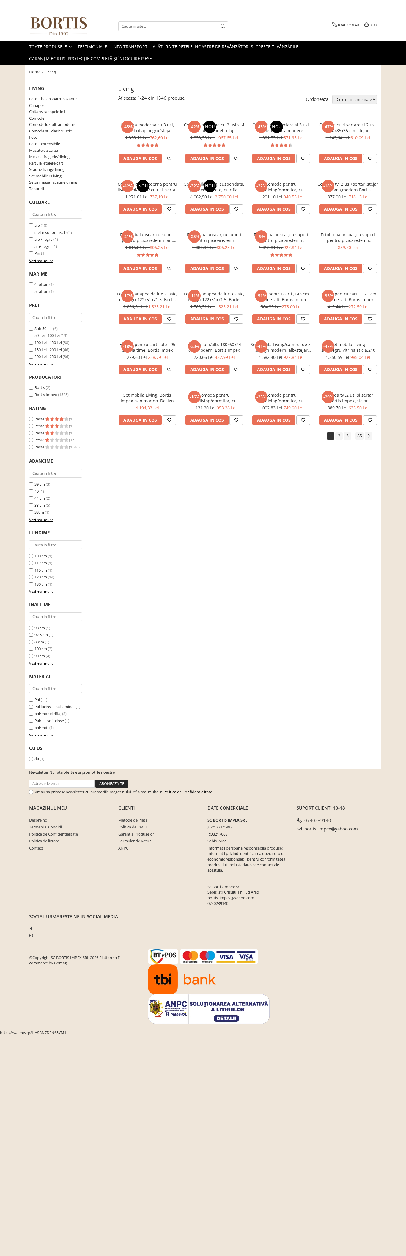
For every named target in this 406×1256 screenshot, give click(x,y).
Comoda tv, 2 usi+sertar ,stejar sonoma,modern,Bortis (347, 187)
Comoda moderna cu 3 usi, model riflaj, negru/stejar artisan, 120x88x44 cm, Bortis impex (147, 127)
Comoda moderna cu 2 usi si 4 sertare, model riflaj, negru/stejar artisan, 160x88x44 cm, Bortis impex (214, 127)
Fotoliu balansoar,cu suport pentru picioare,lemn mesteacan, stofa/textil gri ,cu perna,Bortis (281, 237)
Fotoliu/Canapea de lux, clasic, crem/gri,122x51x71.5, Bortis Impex (147, 296)
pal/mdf (41, 727)
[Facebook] (31, 928)
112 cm (40, 563)
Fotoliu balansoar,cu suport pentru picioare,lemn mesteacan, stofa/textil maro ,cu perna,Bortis (348, 237)
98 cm (39, 628)
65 (359, 436)
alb (37, 225)
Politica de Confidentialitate (187, 791)
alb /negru (43, 239)
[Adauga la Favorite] (169, 158)
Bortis (39, 387)
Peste (39, 419)
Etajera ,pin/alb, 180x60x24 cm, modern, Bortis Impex (214, 347)
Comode (36, 118)
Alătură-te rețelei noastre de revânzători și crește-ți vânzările (225, 46)
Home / (37, 72)
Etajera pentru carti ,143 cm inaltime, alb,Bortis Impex (281, 296)
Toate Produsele (48, 46)
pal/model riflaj (47, 713)
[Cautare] (223, 26)
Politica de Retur (132, 827)
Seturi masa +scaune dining (53, 182)
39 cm (39, 484)
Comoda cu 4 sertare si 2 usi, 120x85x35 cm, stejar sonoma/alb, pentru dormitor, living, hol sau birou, (348, 127)
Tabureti (36, 188)
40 (36, 491)
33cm (39, 512)
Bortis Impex (45, 394)
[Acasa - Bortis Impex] (59, 26)
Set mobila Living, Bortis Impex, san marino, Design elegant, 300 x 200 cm (147, 397)
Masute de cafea (43, 150)
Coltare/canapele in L (47, 111)
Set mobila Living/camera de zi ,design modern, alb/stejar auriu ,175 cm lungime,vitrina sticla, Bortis (281, 347)
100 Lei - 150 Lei (48, 342)
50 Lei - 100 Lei (47, 335)
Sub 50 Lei (43, 328)
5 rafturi (41, 291)
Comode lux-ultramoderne (52, 124)
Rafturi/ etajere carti (46, 163)
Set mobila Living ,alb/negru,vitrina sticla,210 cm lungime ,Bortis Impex (348, 347)
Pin (37, 253)
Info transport (129, 46)
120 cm (40, 577)
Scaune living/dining (46, 169)
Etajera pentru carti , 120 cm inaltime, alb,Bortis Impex (348, 296)
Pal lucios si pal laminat (54, 706)
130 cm (40, 584)
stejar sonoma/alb (50, 232)
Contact (36, 848)
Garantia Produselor (136, 834)
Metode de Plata (132, 820)
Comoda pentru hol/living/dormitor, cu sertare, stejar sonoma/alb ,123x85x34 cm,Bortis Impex (214, 397)
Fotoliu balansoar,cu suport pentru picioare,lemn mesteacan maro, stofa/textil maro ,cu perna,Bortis (214, 237)
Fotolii (34, 137)
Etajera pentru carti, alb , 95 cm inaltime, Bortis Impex (147, 347)
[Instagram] (31, 935)
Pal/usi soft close (49, 720)
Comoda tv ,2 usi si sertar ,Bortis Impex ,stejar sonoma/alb (348, 397)
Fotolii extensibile (44, 143)
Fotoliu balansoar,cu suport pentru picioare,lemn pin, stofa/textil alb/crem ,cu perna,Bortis (147, 237)
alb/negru (43, 246)
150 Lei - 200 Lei (48, 349)
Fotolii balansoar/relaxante (53, 98)
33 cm (39, 505)
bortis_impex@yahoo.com (330, 829)
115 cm (40, 570)
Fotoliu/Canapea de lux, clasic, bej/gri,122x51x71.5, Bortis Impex (214, 296)
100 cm (40, 556)
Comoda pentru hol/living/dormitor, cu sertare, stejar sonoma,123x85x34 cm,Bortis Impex (281, 187)
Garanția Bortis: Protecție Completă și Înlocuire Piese (90, 58)
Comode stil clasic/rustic (50, 131)
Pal (37, 699)
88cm (39, 642)
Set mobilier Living (45, 176)
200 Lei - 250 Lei (48, 356)
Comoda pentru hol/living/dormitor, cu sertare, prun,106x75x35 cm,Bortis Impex (281, 397)
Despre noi (38, 820)
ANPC (123, 848)
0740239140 (317, 820)
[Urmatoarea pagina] (368, 436)
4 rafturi (41, 284)
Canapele (37, 105)
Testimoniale (92, 46)
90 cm (39, 655)
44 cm (39, 498)
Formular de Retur (134, 841)
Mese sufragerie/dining (49, 156)
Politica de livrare (44, 841)
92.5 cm (41, 634)
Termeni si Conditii (45, 827)
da (36, 758)
